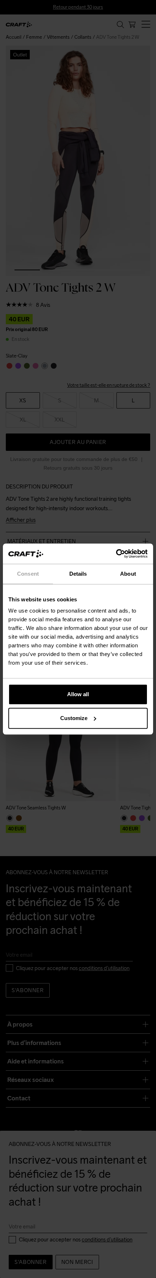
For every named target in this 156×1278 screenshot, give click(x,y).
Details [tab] (78, 574)
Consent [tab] (28, 574)
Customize (73, 718)
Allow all (78, 694)
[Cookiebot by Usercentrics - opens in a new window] (116, 553)
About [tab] (128, 574)
